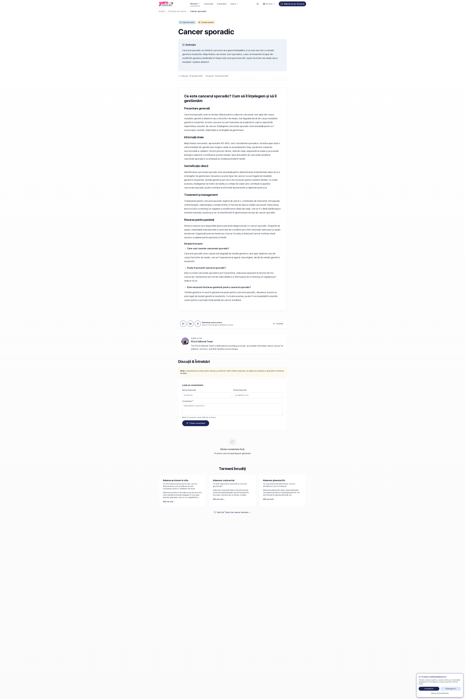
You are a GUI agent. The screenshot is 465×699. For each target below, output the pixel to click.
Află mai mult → (169, 502)
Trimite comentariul (197, 423)
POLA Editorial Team (202, 341)
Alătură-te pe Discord (294, 4)
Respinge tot (451, 689)
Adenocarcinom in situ (175, 480)
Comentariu (187, 401)
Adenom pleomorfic (274, 480)
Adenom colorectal (223, 480)
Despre (233, 4)
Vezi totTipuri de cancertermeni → (234, 512)
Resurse (194, 4)
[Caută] (258, 4)
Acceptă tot (429, 689)
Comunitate (208, 4)
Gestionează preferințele (440, 693)
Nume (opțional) (189, 390)
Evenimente (222, 4)
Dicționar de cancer (177, 11)
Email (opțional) (240, 390)
